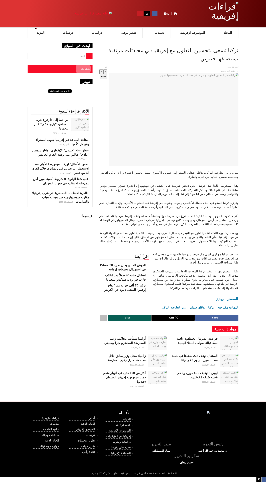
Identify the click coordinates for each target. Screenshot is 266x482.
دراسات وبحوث (122, 441)
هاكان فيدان (197, 307)
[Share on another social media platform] (103, 318)
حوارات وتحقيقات (48, 446)
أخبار (92, 418)
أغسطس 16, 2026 (60, 133)
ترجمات (68, 32)
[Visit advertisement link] (93, 13)
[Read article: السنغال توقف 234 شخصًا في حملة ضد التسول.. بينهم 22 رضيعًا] (229, 360)
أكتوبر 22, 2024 (82, 158)
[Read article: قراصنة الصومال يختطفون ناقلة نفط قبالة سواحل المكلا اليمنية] (229, 343)
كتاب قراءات (123, 424)
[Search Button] (131, 13)
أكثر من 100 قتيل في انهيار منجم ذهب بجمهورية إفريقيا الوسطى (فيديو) (124, 377)
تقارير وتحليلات (86, 440)
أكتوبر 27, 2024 (233, 67)
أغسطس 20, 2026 (209, 348)
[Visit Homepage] (219, 13)
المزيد (41, 32)
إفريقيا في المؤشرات (118, 436)
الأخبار (233, 71)
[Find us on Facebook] (154, 13)
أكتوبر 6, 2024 (64, 144)
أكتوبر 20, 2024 (65, 173)
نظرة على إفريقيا (121, 447)
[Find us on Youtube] (140, 13)
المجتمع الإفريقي (85, 429)
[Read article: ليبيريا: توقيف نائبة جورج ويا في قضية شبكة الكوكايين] (229, 377)
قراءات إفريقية (130, 473)
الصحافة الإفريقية (121, 453)
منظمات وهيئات (50, 435)
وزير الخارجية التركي (174, 307)
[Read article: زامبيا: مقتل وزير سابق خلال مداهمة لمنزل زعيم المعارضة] (157, 360)
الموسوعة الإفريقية (192, 32)
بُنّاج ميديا (96, 473)
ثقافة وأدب (88, 451)
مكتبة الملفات (51, 429)
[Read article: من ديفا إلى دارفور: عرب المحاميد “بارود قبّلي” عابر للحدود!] (80, 124)
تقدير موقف (128, 32)
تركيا (211, 307)
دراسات (97, 32)
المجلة (228, 32)
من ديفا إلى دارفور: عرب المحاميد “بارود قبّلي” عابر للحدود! (51, 124)
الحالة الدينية (52, 440)
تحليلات (159, 32)
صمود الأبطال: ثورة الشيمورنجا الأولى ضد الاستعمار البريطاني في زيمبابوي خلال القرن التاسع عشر (60, 168)
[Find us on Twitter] (147, 13)
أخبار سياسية (225, 71)
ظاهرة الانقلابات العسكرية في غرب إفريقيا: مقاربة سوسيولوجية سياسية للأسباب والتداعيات (60, 197)
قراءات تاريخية (50, 418)
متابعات (54, 423)
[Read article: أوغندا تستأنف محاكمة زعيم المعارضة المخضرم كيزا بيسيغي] (157, 343)
